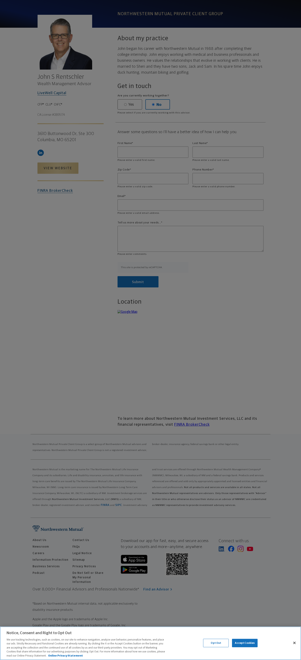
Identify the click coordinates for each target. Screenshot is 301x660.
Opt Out (216, 643)
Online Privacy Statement (65, 655)
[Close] (294, 642)
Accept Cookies (245, 643)
